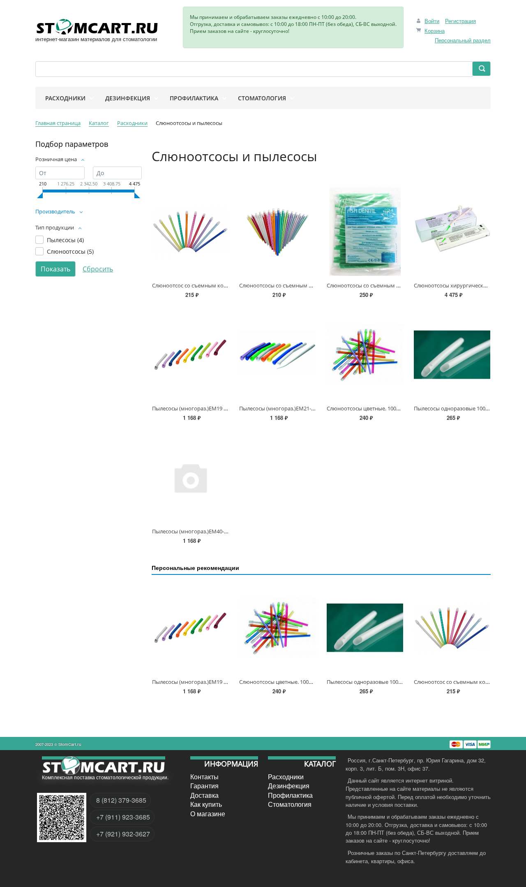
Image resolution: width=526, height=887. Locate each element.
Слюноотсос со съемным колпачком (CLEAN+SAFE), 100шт (226, 285)
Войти (431, 21)
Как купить (206, 804)
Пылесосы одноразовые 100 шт (454, 408)
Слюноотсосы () (70, 251)
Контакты (204, 776)
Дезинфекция (288, 785)
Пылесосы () (65, 240)
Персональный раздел (463, 40)
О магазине (207, 813)
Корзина (434, 31)
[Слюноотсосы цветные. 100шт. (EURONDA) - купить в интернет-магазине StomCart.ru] (365, 354)
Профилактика (290, 795)
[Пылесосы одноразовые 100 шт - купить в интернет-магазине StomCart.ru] (452, 354)
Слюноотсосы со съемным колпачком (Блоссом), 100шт (398, 285)
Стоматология (289, 804)
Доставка (204, 795)
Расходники (286, 776)
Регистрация (460, 21)
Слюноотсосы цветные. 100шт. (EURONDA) (380, 408)
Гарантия (204, 785)
